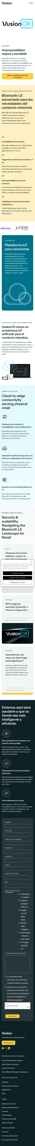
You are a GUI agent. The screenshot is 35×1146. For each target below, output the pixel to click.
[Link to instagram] (3, 1048)
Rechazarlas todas (17, 573)
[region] (17, 573)
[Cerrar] (32, 561)
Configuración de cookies (17, 582)
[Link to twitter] (6, 1048)
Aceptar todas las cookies (17, 577)
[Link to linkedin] (9, 1048)
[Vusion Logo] (7, 3)
